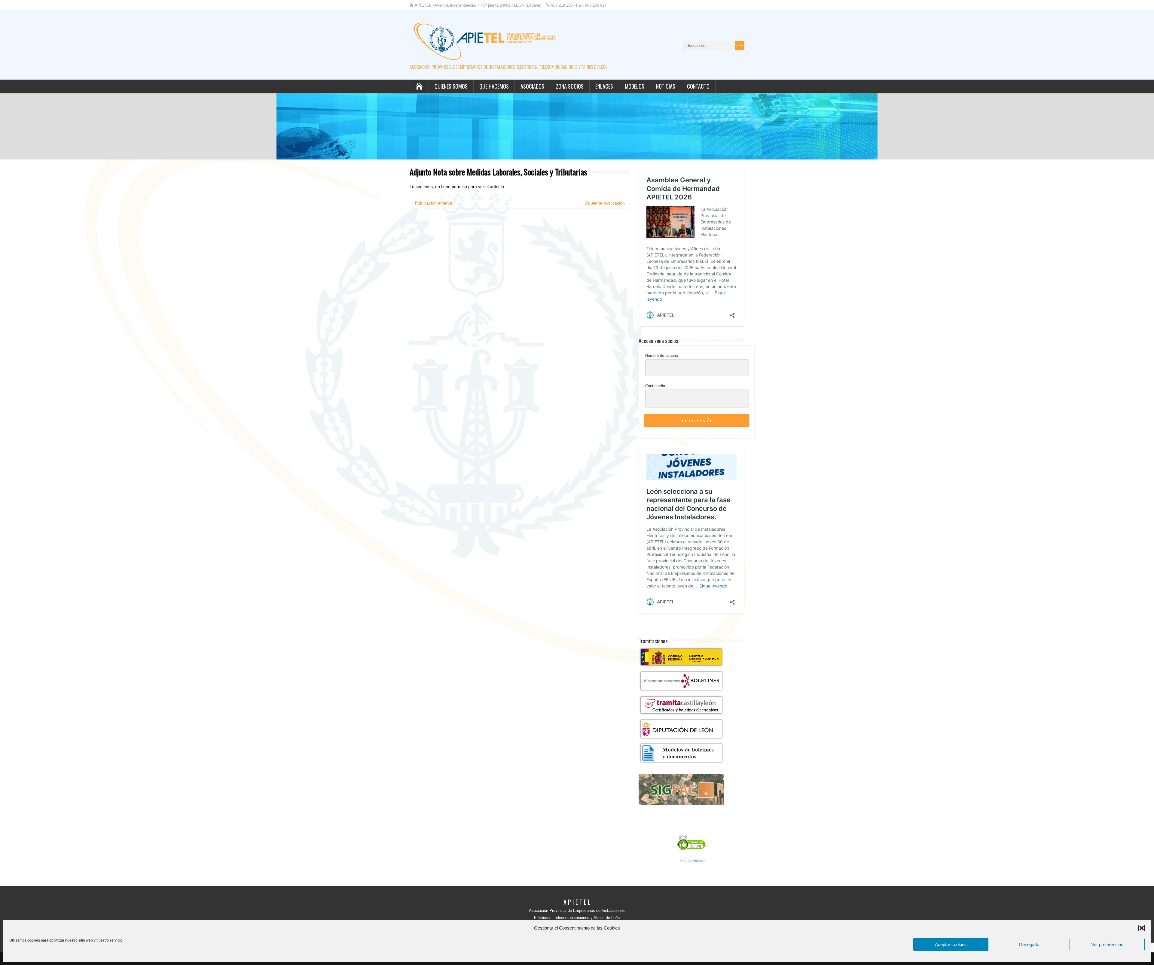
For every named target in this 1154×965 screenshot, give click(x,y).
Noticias (665, 86)
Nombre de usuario (661, 355)
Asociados (532, 86)
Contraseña (655, 386)
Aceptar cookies (951, 944)
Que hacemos (494, 86)
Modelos (634, 86)
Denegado (1029, 944)
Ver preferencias (1107, 944)
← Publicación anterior (431, 203)
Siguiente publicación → (607, 203)
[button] (1142, 928)
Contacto (698, 86)
